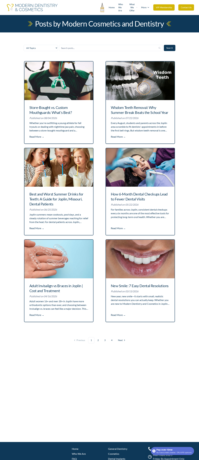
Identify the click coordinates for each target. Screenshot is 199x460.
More (143, 7)
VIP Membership (164, 7)
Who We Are (120, 7)
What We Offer (132, 7)
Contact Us (186, 7)
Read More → (36, 136)
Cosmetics (113, 453)
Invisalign (34, 308)
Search (169, 48)
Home (112, 7)
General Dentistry (117, 448)
